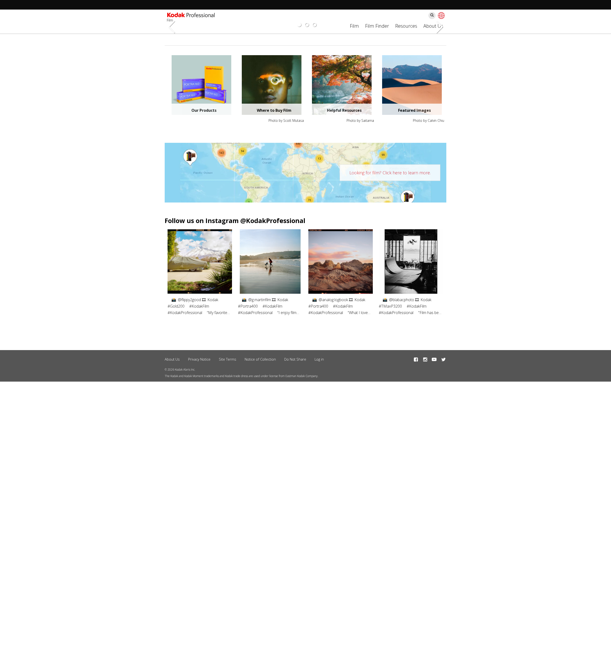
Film (354, 26)
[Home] (191, 15)
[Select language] (440, 15)
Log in (319, 359)
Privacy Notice (199, 359)
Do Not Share (295, 359)
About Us (172, 359)
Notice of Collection (260, 359)
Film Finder (377, 26)
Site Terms (227, 359)
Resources (406, 26)
